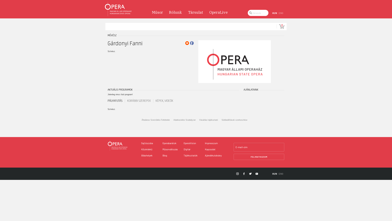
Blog (164, 155)
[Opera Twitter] (250, 173)
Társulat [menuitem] (195, 12)
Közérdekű (146, 149)
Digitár (187, 149)
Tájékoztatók (191, 155)
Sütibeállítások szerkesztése (234, 120)
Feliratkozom (259, 156)
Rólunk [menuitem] (175, 12)
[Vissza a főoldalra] (118, 9)
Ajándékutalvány (213, 155)
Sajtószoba (147, 143)
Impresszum (211, 143)
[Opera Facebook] (243, 173)
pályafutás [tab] (115, 101)
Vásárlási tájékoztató (208, 120)
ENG (281, 13)
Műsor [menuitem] (157, 12)
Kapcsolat (210, 149)
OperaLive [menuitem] (218, 12)
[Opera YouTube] (256, 173)
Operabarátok (169, 143)
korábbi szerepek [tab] (139, 101)
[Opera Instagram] (237, 173)
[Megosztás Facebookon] (192, 43)
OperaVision (190, 143)
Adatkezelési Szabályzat (184, 120)
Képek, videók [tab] (164, 101)
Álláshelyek (147, 155)
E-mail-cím (241, 147)
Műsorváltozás (170, 149)
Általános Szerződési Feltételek (156, 120)
